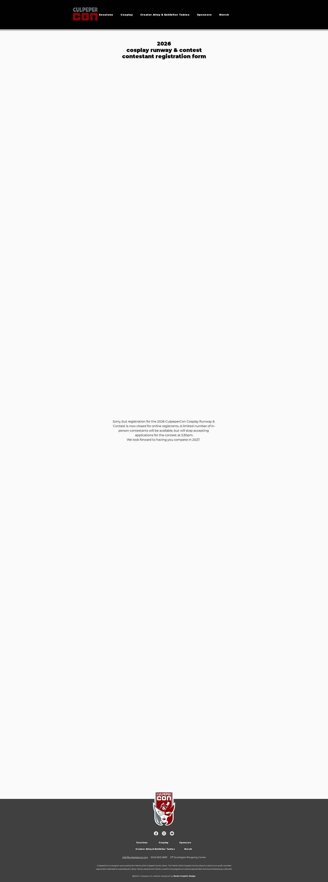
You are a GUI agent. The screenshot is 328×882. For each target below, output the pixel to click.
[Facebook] (156, 833)
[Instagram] (164, 833)
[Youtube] (172, 833)
